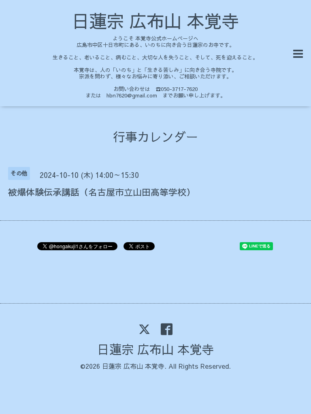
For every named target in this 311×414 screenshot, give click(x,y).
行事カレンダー (155, 136)
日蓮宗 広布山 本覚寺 (155, 20)
